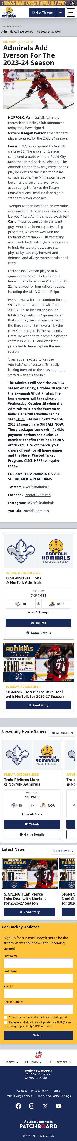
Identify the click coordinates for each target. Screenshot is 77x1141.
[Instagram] (32, 1106)
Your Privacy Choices (19, 1096)
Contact (22, 1090)
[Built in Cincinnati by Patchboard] (38, 1124)
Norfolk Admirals (38, 495)
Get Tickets (44, 12)
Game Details (41, 633)
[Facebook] (18, 1106)
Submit (38, 1035)
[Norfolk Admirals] (9, 12)
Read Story (40, 705)
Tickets (41, 623)
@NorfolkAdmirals (35, 487)
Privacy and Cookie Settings (53, 1096)
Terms (56, 1090)
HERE (20, 419)
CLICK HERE (33, 460)
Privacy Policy (39, 1090)
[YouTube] (58, 1106)
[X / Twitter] (45, 1106)
